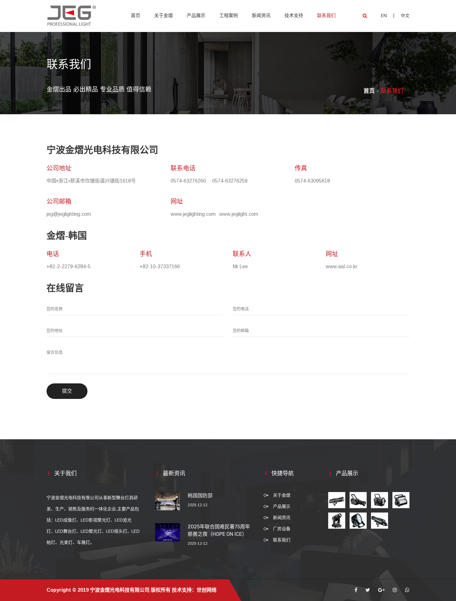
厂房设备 (281, 528)
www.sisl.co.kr (341, 266)
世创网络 (207, 590)
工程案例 (228, 15)
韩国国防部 (200, 496)
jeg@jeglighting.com (69, 214)
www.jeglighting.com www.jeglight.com (214, 214)
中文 (405, 15)
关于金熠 (163, 15)
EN (384, 15)
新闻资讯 (261, 15)
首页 (135, 15)
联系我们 (326, 15)
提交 (67, 391)
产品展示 (196, 15)
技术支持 (293, 15)
